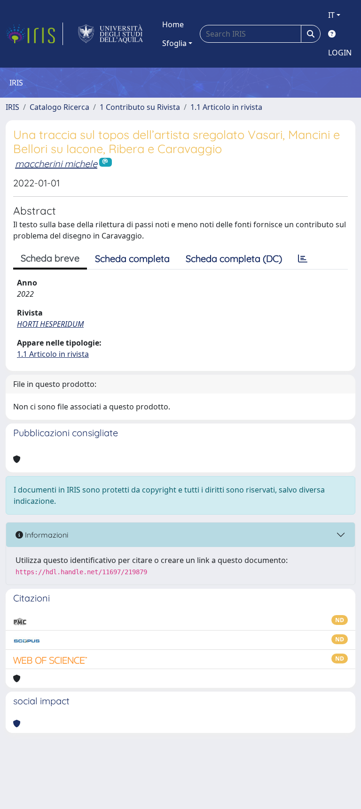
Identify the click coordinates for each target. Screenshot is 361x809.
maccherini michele (56, 164)
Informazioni (45, 534)
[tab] (302, 259)
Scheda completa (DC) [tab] (234, 258)
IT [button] (331, 15)
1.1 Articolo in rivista (226, 107)
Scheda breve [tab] (50, 258)
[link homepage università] (111, 34)
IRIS (12, 107)
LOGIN (340, 52)
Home (173, 24)
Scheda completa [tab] (132, 258)
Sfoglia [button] (174, 43)
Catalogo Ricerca (59, 107)
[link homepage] (34, 34)
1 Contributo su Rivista (140, 107)
